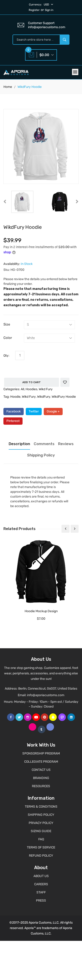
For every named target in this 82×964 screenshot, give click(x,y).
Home (7, 87)
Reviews (66, 443)
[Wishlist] (64, 382)
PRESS (41, 900)
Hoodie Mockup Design (41, 611)
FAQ (41, 839)
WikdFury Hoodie (64, 397)
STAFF (41, 892)
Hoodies (31, 389)
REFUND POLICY (41, 856)
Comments (44, 443)
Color (7, 338)
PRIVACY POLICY (41, 823)
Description (19, 443)
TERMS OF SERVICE (41, 847)
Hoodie (15, 397)
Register (34, 10)
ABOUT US (41, 876)
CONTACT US (41, 770)
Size (6, 324)
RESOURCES (41, 786)
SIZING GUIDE (41, 831)
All (22, 389)
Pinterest (13, 421)
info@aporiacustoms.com (45, 695)
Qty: (6, 355)
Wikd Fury (46, 389)
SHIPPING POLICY (41, 815)
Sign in (49, 10)
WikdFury (43, 397)
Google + (53, 411)
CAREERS (41, 884)
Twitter (34, 411)
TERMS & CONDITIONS (41, 807)
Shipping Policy (41, 455)
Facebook (13, 411)
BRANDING (41, 778)
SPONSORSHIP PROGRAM (41, 753)
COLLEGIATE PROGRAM (41, 762)
